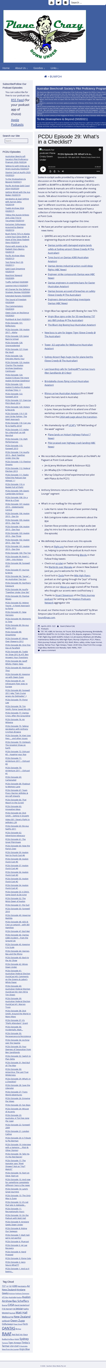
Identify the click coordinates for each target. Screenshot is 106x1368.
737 (4, 1286)
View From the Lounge (10, 1349)
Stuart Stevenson (64, 595)
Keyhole (12, 1313)
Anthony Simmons (22, 1293)
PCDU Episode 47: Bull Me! (17, 931)
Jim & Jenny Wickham (82, 637)
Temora (5, 1343)
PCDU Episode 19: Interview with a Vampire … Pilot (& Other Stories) (18, 1147)
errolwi (59, 563)
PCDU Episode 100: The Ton (18, 553)
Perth (25, 1324)
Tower (69, 645)
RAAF (6, 1333)
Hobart (67, 637)
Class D (68, 634)
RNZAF (16, 1339)
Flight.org (59, 546)
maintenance (43, 639)
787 (10, 1286)
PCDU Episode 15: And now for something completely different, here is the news (17, 1182)
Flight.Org (47, 637)
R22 (66, 642)
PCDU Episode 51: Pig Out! (17, 905)
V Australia (23, 1346)
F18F (40, 637)
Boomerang (87, 631)
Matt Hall (21, 1312)
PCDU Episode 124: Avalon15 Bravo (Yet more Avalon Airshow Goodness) (17, 378)
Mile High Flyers (82, 575)
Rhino (76, 642)
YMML (74, 647)
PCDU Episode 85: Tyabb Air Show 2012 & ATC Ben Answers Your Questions (17, 654)
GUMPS (60, 637)
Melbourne (7, 1316)
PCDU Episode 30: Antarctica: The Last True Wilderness (16, 1072)
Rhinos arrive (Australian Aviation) (62, 393)
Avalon (19, 1297)
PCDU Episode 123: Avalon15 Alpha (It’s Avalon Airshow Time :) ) (17, 387)
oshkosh (6, 1320)
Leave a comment (48, 650)
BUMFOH (42, 634)
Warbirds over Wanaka (60, 567)
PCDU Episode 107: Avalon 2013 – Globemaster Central (17, 507)
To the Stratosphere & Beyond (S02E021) (62, 119)
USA (12, 1346)
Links (54, 68)
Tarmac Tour (50, 645)
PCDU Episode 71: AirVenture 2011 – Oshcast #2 (17, 761)
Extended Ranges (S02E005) (18, 295)
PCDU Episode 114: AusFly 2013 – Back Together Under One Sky (17, 455)
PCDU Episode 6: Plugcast (17, 1241)
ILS (71, 637)
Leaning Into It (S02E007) (16, 285)
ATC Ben (5, 1297)
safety (82, 642)
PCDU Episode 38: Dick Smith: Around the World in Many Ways (18, 1013)
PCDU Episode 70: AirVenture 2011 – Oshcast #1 (17, 770)
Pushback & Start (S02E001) (18, 319)
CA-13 (57, 634)
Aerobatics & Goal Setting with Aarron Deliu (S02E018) (17, 201)
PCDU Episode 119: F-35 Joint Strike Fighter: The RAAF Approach (16, 416)
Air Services (57, 631)
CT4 (73, 634)
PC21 (92, 639)
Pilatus (97, 639)
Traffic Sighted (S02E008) (16, 282)
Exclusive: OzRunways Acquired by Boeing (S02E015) (15, 227)
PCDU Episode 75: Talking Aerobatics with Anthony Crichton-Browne (17, 729)
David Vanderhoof (21, 1305)
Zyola (61, 575)
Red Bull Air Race (20, 1334)
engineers (87, 634)
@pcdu (83, 554)
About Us (20, 68)
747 (7, 1286)
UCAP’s (72, 425)
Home (6, 68)
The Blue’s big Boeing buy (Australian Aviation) (72, 324)
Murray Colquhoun (81, 639)
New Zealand (22, 1317)
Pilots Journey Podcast (47, 642)
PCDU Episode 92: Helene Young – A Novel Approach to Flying (17, 605)
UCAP (75, 645)
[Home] (45, 76)
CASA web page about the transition (78, 416)
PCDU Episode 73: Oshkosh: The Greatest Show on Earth (18, 745)
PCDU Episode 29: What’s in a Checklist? (68, 139)
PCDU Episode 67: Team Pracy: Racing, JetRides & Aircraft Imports (16, 793)
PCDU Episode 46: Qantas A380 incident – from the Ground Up (17, 938)
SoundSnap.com (46, 617)
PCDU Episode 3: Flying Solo (18, 1258)
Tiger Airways (14, 1342)
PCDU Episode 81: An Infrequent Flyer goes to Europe (16, 683)
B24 (73, 631)
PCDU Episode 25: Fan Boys (17, 1105)
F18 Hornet (7, 1308)
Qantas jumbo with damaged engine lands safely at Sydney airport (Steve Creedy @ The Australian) (71, 249)
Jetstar (19, 1308)
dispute (79, 634)
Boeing (4, 1305)
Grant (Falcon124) (67, 626)
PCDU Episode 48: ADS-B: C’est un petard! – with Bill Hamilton (17, 924)
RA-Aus (18, 1329)
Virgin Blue (24, 1349)
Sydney (24, 1339)
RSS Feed (17, 100)
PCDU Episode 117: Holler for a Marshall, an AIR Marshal (17, 432)
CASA (11, 1305)
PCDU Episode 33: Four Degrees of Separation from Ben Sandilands (18, 1049)
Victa (80, 645)
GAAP (53, 637)
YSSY (80, 647)
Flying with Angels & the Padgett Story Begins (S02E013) (16, 249)
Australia (12, 1297)
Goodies (38, 68)
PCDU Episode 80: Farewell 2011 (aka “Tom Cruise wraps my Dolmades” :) (17, 693)
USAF (16, 1346)
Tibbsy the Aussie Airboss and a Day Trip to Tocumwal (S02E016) (17, 217)
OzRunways (7, 1324)
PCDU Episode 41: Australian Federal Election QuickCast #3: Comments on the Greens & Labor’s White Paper (17, 976)
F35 (13, 1309)
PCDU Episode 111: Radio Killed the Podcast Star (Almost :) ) (17, 477)
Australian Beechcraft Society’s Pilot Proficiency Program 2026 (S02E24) (16, 159)
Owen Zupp (17, 1320)
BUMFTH (50, 634)
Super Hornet (96, 642)
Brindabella (97, 631)
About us (65, 586)
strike (87, 642)
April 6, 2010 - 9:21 (48, 626)
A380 (14, 1286)
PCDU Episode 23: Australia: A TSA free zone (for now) (17, 1118)
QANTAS (8, 1328)
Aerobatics (22, 1286)
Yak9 (69, 647)
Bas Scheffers (20, 1301)
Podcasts (45, 628)
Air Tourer (67, 631)
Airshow (12, 1293)
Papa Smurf (18, 1324)
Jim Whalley (96, 637)
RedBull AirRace (8, 1339)
